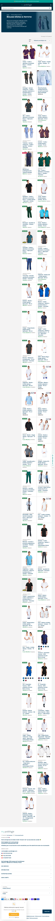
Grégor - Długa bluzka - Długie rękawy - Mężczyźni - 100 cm (29, 329)
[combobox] (26, 8)
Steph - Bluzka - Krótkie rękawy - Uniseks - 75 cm (44, 63)
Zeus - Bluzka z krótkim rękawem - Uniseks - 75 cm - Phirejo (44, 624)
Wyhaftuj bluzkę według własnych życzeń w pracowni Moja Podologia (43, 90)
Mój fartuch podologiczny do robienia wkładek (27, 171)
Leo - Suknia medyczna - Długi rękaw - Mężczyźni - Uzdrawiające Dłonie (29, 764)
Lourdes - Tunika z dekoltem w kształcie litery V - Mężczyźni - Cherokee (43, 251)
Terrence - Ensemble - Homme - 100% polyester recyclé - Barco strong (44, 655)
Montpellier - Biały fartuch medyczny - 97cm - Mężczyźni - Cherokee (28, 517)
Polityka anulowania (33, 918)
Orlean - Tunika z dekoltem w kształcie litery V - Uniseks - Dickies (28, 64)
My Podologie (9, 835)
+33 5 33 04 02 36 (7, 853)
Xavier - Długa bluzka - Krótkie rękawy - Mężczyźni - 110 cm (29, 624)
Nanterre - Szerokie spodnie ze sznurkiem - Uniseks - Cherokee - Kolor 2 (29, 491)
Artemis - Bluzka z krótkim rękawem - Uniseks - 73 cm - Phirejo (43, 437)
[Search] (50, 8)
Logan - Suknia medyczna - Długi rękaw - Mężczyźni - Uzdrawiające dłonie (28, 738)
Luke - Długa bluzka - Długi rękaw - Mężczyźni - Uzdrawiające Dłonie (44, 737)
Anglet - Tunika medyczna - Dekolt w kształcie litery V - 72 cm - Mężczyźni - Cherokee (43, 332)
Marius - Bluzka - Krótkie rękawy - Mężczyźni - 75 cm (42, 597)
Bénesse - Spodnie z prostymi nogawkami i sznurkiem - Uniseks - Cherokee (29, 544)
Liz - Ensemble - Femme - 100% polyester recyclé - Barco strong (43, 687)
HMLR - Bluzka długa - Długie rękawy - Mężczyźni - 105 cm (44, 358)
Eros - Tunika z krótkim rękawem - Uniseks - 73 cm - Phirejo (44, 516)
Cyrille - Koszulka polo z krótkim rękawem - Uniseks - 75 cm (29, 463)
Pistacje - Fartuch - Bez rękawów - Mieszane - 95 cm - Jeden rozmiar (29, 790)
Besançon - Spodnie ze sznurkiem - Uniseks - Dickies (29, 224)
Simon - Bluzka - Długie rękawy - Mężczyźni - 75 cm (29, 436)
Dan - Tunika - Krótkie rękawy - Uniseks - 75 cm (28, 649)
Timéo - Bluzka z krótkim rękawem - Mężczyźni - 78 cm (43, 117)
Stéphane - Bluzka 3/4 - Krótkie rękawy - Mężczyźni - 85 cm (44, 276)
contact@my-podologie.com (9, 851)
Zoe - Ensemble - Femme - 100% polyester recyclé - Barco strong (28, 687)
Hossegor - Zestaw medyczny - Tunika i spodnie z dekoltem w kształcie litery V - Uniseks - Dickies (28, 91)
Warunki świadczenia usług (28, 916)
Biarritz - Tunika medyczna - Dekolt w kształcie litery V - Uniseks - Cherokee (43, 304)
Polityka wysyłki (38, 916)
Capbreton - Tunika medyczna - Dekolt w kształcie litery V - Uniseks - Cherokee (28, 571)
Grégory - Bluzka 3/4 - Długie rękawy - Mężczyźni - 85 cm (44, 463)
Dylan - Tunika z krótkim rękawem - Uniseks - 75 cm (43, 790)
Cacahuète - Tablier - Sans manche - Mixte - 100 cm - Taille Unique (44, 712)
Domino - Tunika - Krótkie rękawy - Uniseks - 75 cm (43, 143)
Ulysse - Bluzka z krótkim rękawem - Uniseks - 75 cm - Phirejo (43, 411)
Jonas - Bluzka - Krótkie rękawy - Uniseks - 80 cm (42, 198)
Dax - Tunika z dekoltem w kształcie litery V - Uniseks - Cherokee (43, 173)
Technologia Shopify (19, 835)
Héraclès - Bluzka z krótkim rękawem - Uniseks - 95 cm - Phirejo (43, 385)
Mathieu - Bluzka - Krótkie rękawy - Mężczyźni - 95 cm (27, 302)
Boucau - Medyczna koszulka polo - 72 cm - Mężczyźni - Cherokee (29, 359)
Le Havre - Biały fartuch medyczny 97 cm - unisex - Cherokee (44, 489)
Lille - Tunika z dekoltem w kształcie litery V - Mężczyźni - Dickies (28, 118)
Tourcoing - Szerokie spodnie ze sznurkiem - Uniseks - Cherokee (29, 277)
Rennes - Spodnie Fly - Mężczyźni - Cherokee (44, 569)
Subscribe (47, 911)
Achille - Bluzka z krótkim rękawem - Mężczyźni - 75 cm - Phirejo (28, 411)
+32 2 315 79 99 (7, 855)
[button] (1, 5)
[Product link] (29, 57)
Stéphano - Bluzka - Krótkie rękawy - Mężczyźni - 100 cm (28, 384)
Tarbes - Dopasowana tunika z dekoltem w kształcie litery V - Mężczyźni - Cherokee (29, 599)
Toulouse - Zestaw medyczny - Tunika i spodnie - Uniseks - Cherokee (28, 145)
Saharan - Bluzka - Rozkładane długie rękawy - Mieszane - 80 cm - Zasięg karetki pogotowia (29, 816)
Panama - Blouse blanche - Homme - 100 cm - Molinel (29, 712)
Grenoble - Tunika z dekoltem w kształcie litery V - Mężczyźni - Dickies (28, 250)
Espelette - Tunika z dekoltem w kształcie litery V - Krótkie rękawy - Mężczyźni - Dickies (29, 199)
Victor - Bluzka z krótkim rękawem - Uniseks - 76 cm (43, 224)
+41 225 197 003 (7, 858)
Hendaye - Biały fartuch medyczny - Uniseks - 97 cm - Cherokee (43, 765)
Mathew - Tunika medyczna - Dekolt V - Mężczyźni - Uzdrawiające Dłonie (44, 543)
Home (8, 14)
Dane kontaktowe (45, 916)
